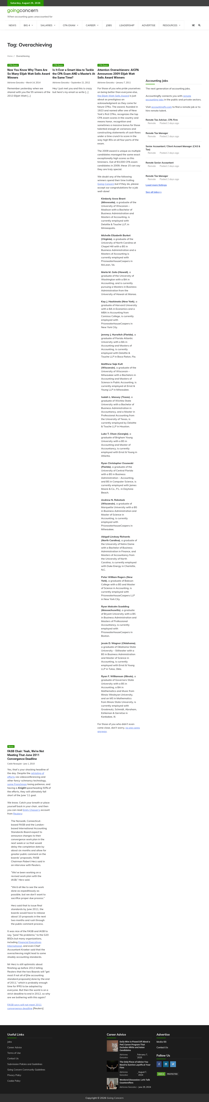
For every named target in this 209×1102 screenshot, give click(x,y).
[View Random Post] (193, 25)
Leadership (126, 25)
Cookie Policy (14, 1080)
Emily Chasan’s (31, 809)
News (12, 25)
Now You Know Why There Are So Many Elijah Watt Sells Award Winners (28, 73)
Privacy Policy (14, 1075)
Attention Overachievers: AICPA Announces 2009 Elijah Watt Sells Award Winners (118, 73)
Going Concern (105, 183)
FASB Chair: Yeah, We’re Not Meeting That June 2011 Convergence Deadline (25, 755)
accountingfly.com (161, 106)
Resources (170, 25)
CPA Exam (69, 25)
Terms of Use (14, 1053)
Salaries (46, 25)
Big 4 (27, 25)
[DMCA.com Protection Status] (168, 1075)
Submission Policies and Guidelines (24, 1064)
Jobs (109, 25)
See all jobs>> (154, 192)
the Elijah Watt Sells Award (113, 95)
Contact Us (13, 1058)
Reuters (17, 813)
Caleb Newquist (14, 763)
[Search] (199, 25)
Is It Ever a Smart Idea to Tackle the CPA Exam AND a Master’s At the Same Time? (73, 73)
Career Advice (14, 1047)
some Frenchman (17, 784)
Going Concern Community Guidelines (26, 1069)
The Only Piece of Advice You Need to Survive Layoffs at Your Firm (135, 1065)
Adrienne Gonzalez (15, 82)
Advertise (148, 25)
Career (90, 25)
